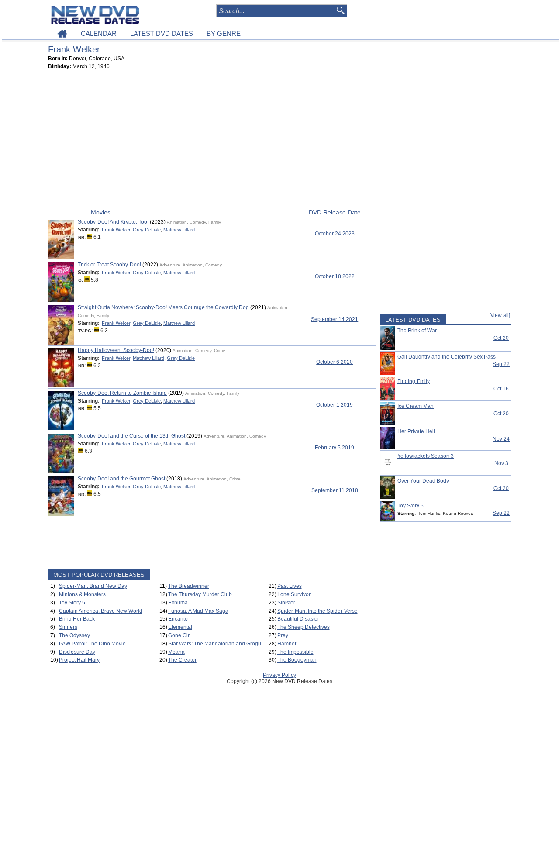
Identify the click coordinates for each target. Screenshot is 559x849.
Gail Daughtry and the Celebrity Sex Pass (446, 357)
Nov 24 (501, 439)
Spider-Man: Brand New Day (93, 586)
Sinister (286, 603)
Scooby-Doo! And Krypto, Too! (113, 222)
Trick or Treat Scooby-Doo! (109, 265)
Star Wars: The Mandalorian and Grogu (214, 644)
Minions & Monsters (82, 594)
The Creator (182, 660)
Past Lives (289, 586)
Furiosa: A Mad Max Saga (198, 611)
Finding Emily (413, 381)
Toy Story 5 (72, 603)
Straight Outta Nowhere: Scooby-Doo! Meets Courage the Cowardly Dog (163, 307)
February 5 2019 (334, 448)
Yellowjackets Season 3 (425, 456)
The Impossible (295, 652)
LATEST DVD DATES (161, 33)
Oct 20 (501, 338)
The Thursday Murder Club (200, 594)
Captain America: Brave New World (100, 611)
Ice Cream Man (415, 406)
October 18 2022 (335, 276)
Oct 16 (501, 389)
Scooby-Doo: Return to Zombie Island (122, 393)
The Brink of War (417, 331)
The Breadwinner (188, 586)
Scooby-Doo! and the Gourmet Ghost (121, 479)
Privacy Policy (279, 675)
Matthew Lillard (179, 229)
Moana (176, 652)
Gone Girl (179, 635)
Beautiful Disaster (298, 619)
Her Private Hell (416, 431)
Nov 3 (501, 463)
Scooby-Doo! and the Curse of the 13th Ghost (131, 436)
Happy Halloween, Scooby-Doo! (116, 350)
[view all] (500, 315)
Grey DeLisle (147, 229)
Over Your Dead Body (423, 481)
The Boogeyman (297, 660)
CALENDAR (99, 33)
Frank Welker (116, 229)
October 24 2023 (335, 234)
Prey (282, 635)
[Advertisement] (212, 141)
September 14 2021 (334, 319)
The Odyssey (74, 635)
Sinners (68, 627)
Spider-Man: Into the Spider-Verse (317, 611)
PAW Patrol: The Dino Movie (92, 644)
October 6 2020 (334, 362)
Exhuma (178, 603)
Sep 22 (501, 364)
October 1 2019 (334, 405)
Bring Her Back (77, 619)
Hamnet (286, 644)
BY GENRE (224, 33)
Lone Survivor (294, 594)
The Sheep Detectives (303, 627)
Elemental (180, 627)
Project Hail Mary (79, 660)
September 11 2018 (334, 490)
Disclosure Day (77, 652)
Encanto (178, 619)
